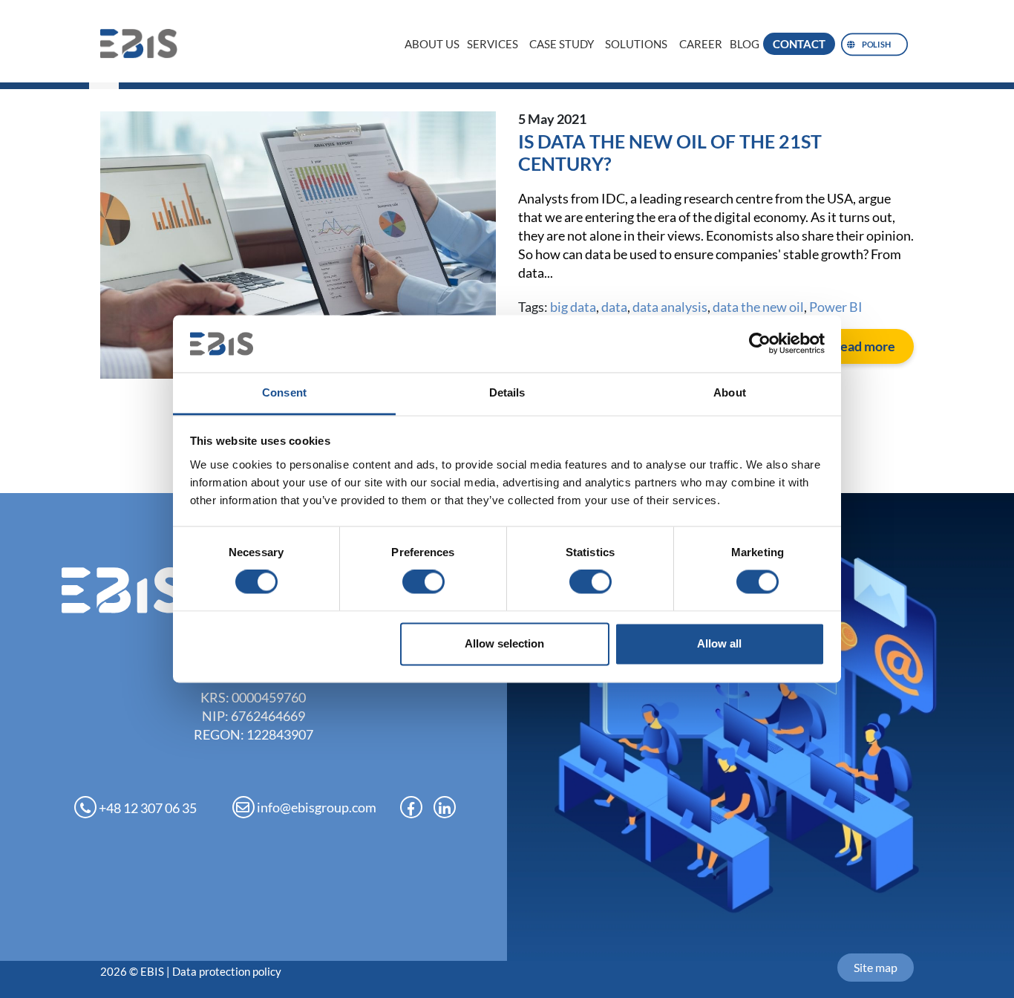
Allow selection (504, 643)
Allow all (719, 643)
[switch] (423, 582)
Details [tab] (507, 392)
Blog (744, 43)
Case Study (561, 43)
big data (573, 307)
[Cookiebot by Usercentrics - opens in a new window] (760, 344)
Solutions (636, 43)
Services (492, 43)
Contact (799, 43)
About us (432, 43)
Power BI (836, 307)
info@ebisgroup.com (315, 807)
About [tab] (729, 392)
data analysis (669, 307)
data (614, 307)
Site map (875, 967)
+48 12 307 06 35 (147, 808)
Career (700, 43)
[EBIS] (145, 43)
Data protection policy (226, 971)
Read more (863, 346)
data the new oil (758, 307)
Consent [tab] (284, 392)
